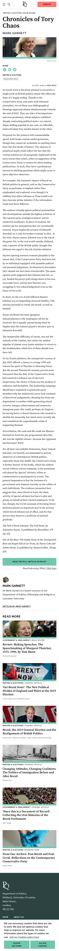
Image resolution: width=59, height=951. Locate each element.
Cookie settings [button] (16, 944)
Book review (29, 13)
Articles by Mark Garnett (17, 606)
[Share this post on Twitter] (10, 70)
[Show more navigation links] (4, 4)
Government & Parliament (16, 640)
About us (19, 917)
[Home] (25, 4)
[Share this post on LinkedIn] (15, 70)
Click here (51, 568)
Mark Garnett (15, 33)
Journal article (33, 683)
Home (5, 917)
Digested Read (32, 850)
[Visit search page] (9, 4)
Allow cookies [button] (42, 944)
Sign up (47, 4)
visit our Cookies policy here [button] (24, 937)
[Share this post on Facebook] (5, 70)
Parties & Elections (12, 13)
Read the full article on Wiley (30, 562)
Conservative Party (11, 79)
